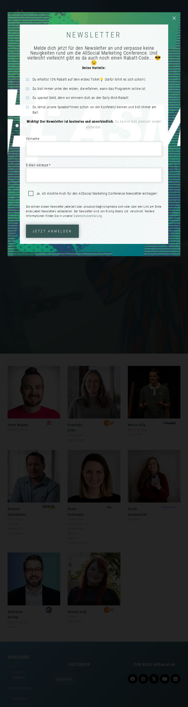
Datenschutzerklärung (88, 216)
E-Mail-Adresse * (38, 165)
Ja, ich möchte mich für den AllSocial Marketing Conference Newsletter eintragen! (96, 193)
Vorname (32, 139)
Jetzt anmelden (52, 231)
